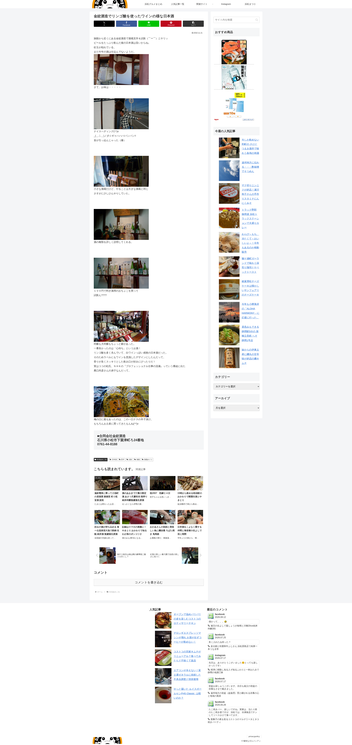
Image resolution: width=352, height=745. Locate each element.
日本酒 (114, 460)
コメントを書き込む (149, 582)
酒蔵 (138, 460)
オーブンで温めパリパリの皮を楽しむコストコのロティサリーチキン (187, 619)
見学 (122, 460)
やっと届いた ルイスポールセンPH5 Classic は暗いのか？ (188, 693)
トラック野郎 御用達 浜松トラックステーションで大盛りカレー (250, 218)
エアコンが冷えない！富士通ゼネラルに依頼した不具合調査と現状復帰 (187, 675)
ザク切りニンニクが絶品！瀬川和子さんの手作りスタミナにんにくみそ (250, 194)
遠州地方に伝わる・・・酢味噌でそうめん (250, 167)
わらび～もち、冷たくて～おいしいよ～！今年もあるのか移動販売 (250, 243)
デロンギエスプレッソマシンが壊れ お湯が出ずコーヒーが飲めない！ (188, 637)
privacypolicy (254, 736)
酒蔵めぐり (148, 460)
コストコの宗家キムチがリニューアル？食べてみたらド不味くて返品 (187, 656)
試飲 (130, 460)
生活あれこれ (102, 460)
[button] (193, 24)
